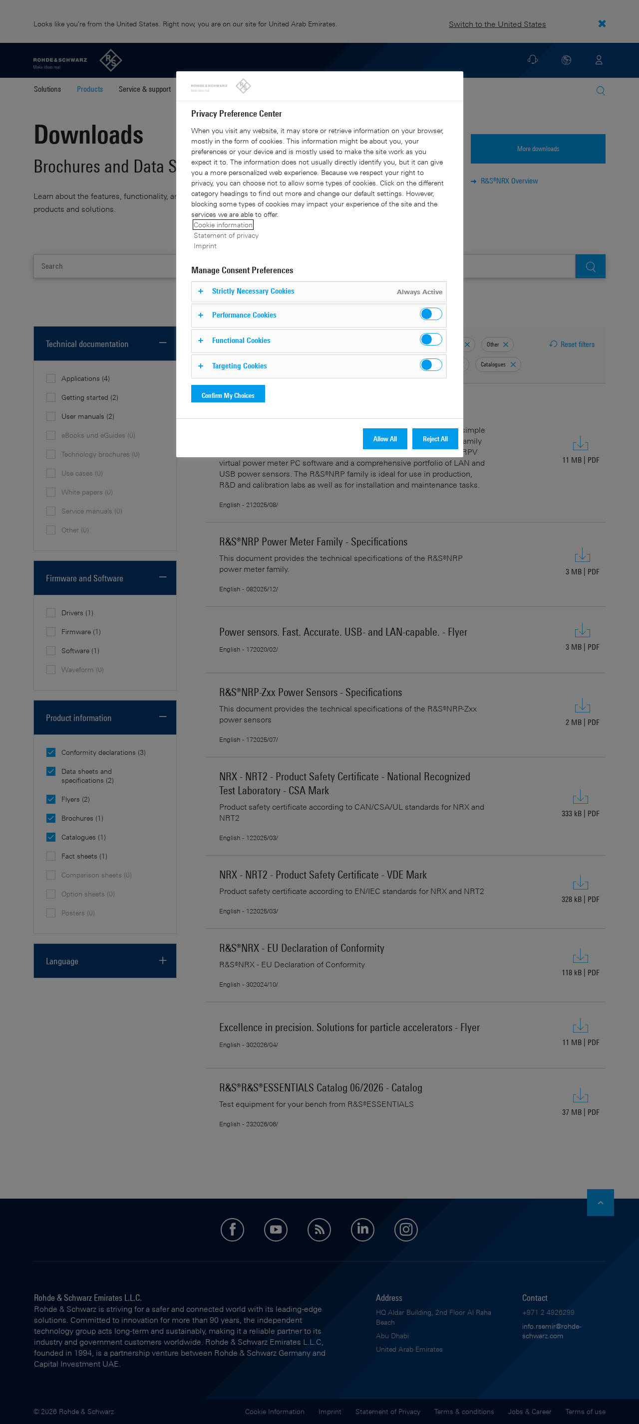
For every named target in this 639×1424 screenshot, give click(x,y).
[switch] (431, 314)
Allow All (385, 438)
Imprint (205, 245)
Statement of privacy (226, 235)
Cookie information (223, 224)
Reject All (435, 438)
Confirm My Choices (228, 395)
